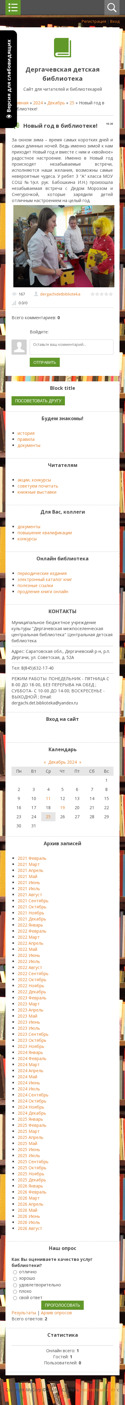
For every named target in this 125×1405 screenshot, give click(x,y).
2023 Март (29, 1004)
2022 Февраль (32, 931)
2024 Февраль (32, 1058)
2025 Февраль (32, 1125)
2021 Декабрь (32, 919)
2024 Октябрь (32, 1101)
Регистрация (94, 21)
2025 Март (29, 1131)
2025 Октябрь (32, 1167)
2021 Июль (29, 888)
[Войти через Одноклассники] (85, 331)
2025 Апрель (30, 1137)
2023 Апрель (30, 1010)
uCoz (63, 1396)
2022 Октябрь (32, 979)
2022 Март (29, 937)
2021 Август (30, 894)
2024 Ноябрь (31, 1107)
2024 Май (27, 1076)
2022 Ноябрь (31, 985)
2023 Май (27, 1016)
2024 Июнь (29, 1083)
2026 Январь (30, 1186)
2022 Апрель (30, 943)
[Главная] (62, 56)
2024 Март (29, 1064)
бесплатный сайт (98, 1390)
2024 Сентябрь (33, 1095)
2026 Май (27, 1210)
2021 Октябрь (32, 907)
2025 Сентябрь (33, 1161)
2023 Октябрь (32, 1040)
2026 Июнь (29, 1216)
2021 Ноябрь (31, 913)
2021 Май (27, 876)
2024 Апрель (30, 1070)
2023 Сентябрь (33, 1034)
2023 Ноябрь (31, 1046)
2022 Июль (29, 961)
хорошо (27, 1278)
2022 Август (30, 967)
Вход (115, 21)
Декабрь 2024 (62, 762)
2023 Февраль (32, 998)
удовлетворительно (40, 1285)
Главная (20, 103)
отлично (28, 1272)
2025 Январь (30, 1119)
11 (48, 798)
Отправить (44, 362)
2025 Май (27, 1143)
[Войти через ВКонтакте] (64, 331)
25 (71, 103)
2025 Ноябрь (31, 1174)
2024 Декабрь (32, 1113)
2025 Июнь (29, 1149)
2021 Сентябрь (33, 900)
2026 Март (29, 1198)
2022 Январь (30, 925)
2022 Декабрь (32, 992)
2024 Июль (29, 1089)
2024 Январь (30, 1052)
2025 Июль (29, 1155)
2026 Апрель (30, 1204)
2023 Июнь (29, 1022)
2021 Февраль (32, 858)
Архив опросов (56, 1312)
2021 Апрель (30, 870)
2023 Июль (29, 1028)
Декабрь (56, 103)
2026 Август (30, 1228)
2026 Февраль (32, 1192)
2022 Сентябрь (33, 973)
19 (62, 807)
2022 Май (27, 949)
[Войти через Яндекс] (74, 331)
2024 (38, 103)
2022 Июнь (29, 955)
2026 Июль (29, 1222)
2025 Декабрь (32, 1180)
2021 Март (29, 864)
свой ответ (30, 1297)
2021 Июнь (29, 882)
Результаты (24, 1312)
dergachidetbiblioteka (60, 294)
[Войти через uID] (54, 331)
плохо (25, 1291)
